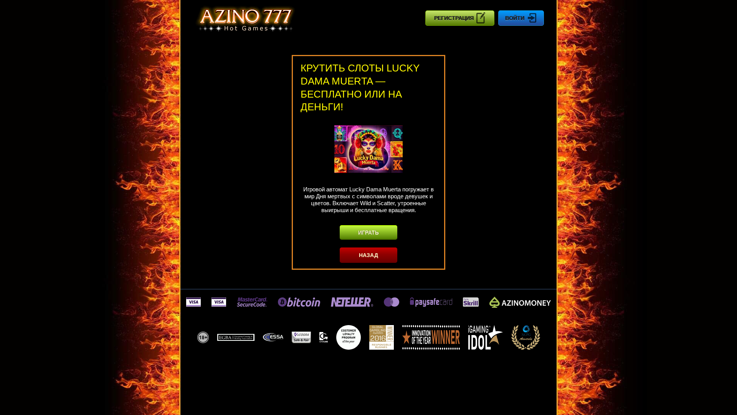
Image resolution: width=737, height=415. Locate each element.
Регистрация (454, 18)
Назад (368, 255)
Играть (368, 232)
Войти (514, 18)
